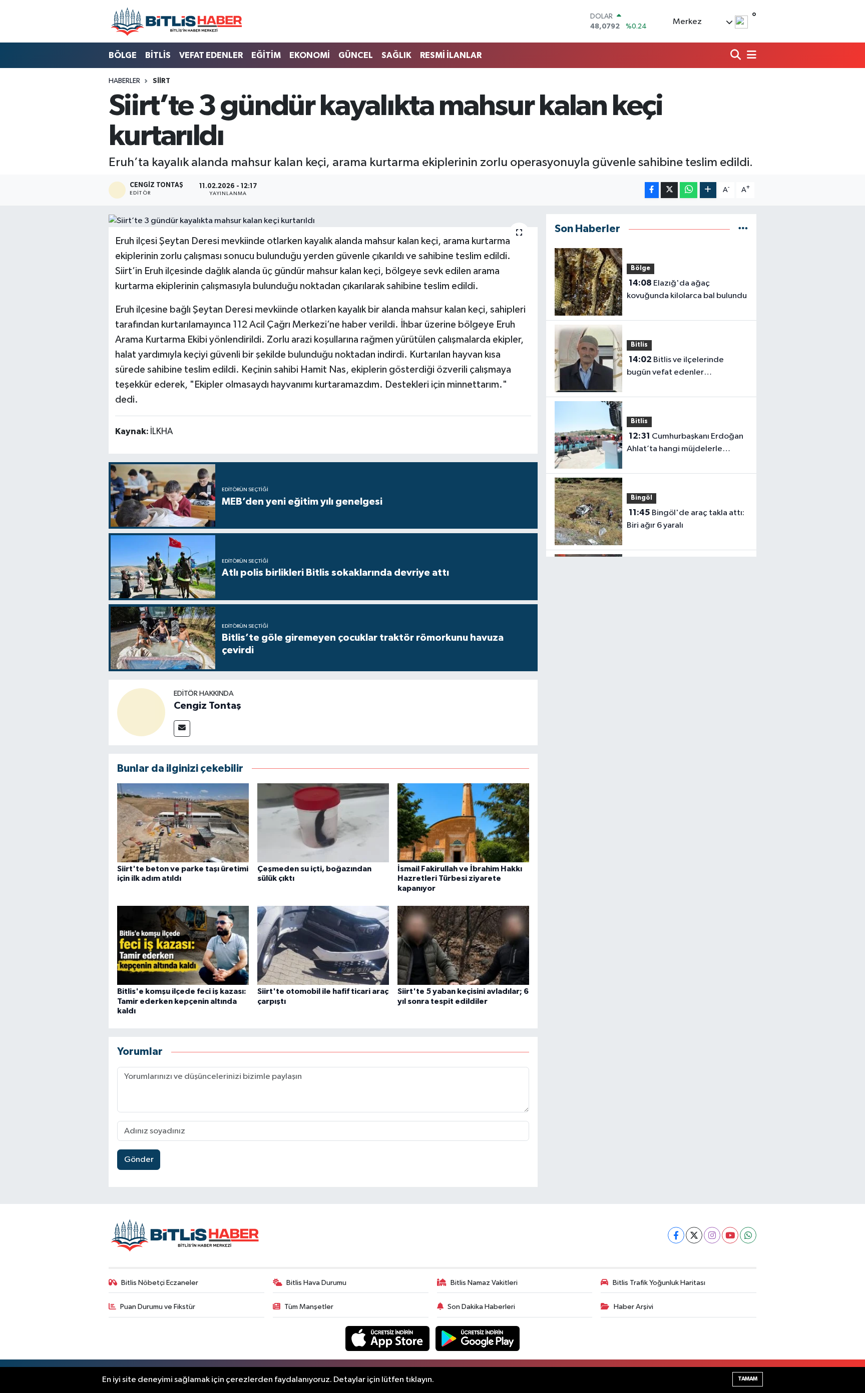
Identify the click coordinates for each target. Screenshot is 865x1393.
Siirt (161, 81)
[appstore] (388, 1338)
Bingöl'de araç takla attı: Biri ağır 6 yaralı (685, 519)
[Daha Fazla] (708, 190)
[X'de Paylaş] (669, 190)
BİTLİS (158, 55)
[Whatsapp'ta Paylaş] (688, 190)
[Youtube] (730, 1235)
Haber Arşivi (633, 1306)
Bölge (640, 268)
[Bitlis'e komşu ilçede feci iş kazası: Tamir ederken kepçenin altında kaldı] (183, 945)
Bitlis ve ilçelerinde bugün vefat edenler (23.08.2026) (675, 367)
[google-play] (478, 1338)
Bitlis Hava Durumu (316, 1282)
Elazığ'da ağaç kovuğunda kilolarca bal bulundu (687, 290)
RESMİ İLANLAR (451, 55)
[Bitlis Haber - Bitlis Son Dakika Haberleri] (176, 21)
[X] (694, 1235)
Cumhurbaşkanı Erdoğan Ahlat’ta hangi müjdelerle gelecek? (685, 444)
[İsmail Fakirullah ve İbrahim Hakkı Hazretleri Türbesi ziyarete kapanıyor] (463, 822)
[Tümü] (743, 229)
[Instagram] (712, 1235)
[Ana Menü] (750, 56)
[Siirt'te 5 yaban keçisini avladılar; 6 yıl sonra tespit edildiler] (463, 945)
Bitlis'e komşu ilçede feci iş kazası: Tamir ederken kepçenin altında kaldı (181, 1000)
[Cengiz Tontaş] (141, 712)
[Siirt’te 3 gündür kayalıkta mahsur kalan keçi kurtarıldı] (323, 220)
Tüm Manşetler (308, 1306)
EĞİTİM (266, 55)
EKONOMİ (309, 55)
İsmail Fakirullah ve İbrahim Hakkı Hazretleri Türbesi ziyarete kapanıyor (459, 878)
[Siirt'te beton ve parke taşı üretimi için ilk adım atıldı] (183, 822)
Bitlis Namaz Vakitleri (484, 1282)
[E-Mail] (182, 728)
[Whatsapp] (748, 1235)
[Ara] (736, 56)
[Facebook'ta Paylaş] (652, 190)
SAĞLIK (396, 55)
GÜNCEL (355, 55)
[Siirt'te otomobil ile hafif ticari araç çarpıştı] (323, 945)
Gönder (139, 1159)
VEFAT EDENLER (211, 55)
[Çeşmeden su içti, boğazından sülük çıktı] (323, 822)
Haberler (124, 81)
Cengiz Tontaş (207, 706)
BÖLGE (123, 55)
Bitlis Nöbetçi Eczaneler (159, 1282)
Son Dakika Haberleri (481, 1306)
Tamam (747, 1378)
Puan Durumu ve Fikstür (157, 1306)
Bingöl (641, 498)
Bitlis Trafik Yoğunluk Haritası (659, 1282)
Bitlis (639, 345)
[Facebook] (676, 1235)
